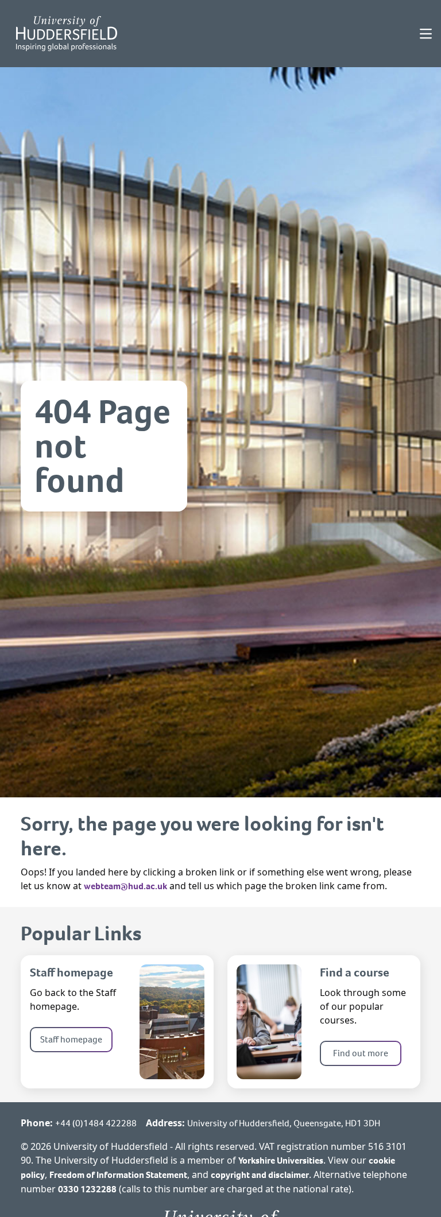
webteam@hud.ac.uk (125, 886)
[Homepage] (66, 33)
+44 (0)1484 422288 (96, 1123)
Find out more (360, 1053)
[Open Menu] (426, 34)
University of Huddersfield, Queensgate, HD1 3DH (283, 1123)
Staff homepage (71, 1039)
